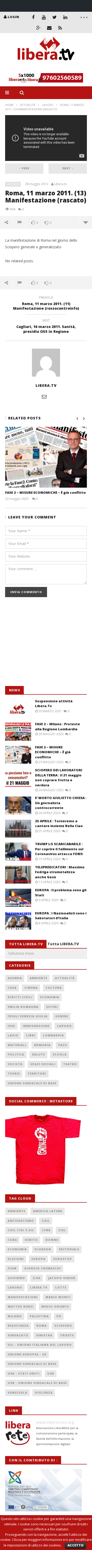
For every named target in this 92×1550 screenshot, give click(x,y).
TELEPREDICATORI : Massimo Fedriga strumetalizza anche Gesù (60, 872)
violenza (44, 1392)
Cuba (12, 1240)
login (13, 17)
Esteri (52, 1007)
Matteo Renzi (21, 1306)
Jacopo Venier (61, 1278)
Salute (38, 1054)
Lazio (13, 1035)
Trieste (67, 1335)
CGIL (46, 1221)
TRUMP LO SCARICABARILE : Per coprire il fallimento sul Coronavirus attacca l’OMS (59, 849)
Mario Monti (58, 1297)
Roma (41, 1325)
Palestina (39, 1316)
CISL (62, 1230)
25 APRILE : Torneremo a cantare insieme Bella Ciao (59, 823)
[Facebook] (33, 17)
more (85, 222)
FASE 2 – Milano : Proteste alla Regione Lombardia (57, 726)
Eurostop (62, 1259)
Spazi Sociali (42, 1064)
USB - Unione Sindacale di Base (37, 1383)
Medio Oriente (55, 1306)
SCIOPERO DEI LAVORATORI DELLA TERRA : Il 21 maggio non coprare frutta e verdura (58, 777)
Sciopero (63, 1325)
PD (58, 1316)
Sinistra (44, 1335)
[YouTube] (44, 17)
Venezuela (17, 1392)
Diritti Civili (20, 997)
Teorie (14, 1073)
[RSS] (60, 27)
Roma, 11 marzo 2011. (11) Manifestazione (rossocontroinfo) (46, 304)
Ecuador (42, 1249)
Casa (12, 988)
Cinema (31, 988)
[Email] (49, 27)
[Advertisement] (43, 644)
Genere (61, 1016)
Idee (11, 1026)
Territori (37, 1073)
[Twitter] (54, 17)
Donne (51, 1240)
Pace (62, 1045)
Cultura (53, 988)
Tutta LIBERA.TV (63, 943)
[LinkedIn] (65, 17)
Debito (31, 1240)
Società (15, 1064)
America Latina (47, 1211)
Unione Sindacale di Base (32, 1083)
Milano (15, 1316)
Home (9, 105)
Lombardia (53, 1035)
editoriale (69, 1249)
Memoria (42, 1045)
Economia (49, 997)
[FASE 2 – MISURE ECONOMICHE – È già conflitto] (46, 457)
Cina (46, 1230)
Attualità (27, 105)
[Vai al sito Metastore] (43, 1147)
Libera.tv (60, 184)
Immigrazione (36, 1026)
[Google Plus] (38, 27)
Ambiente (38, 978)
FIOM (12, 1268)
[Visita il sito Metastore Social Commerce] (46, 78)
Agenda (15, 978)
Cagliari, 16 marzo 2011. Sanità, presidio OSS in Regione (46, 327)
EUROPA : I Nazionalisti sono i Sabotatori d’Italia (60, 916)
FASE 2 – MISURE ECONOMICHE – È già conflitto (45, 492)
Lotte (60, 1287)
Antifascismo (21, 1221)
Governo (16, 1278)
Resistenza (18, 1325)
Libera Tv (39, 1287)
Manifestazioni (23, 1297)
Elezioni (16, 1259)
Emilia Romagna (23, 1007)
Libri (30, 1035)
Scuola (60, 1054)
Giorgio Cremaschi (42, 1268)
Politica (16, 1054)
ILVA (37, 1278)
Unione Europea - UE (27, 1354)
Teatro (70, 1064)
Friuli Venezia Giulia (28, 1016)
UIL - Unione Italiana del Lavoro (40, 1345)
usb (50, 1373)
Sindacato (18, 1335)
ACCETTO (75, 1545)
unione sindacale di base (32, 1364)
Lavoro (47, 105)
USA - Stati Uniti (24, 1373)
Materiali (17, 1045)
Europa (38, 1259)
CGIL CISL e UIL (21, 1230)
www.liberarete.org (55, 1422)
